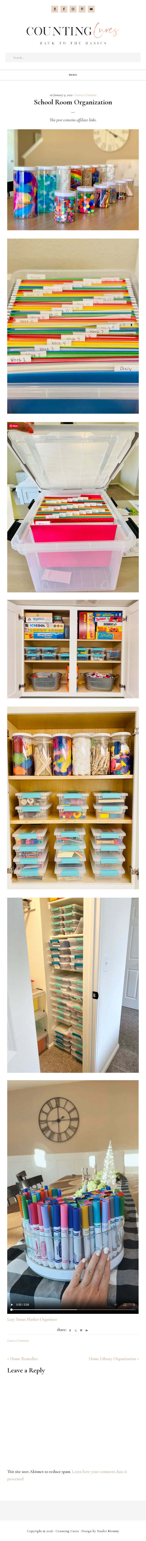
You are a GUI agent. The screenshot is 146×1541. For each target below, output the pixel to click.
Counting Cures (73, 33)
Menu (73, 75)
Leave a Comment (85, 95)
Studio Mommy (108, 1531)
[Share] (69, 1330)
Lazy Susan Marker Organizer (32, 1319)
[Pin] (80, 1330)
